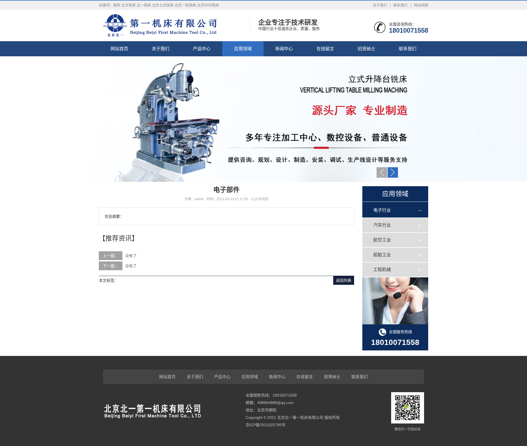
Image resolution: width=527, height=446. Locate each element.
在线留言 (325, 48)
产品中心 (202, 48)
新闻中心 (284, 48)
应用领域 (243, 48)
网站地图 (421, 5)
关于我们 (380, 5)
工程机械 (382, 269)
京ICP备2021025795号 (265, 425)
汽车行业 (382, 225)
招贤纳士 (366, 48)
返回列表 (343, 280)
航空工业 (382, 240)
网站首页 (119, 48)
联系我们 (400, 5)
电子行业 (382, 210)
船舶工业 (382, 254)
